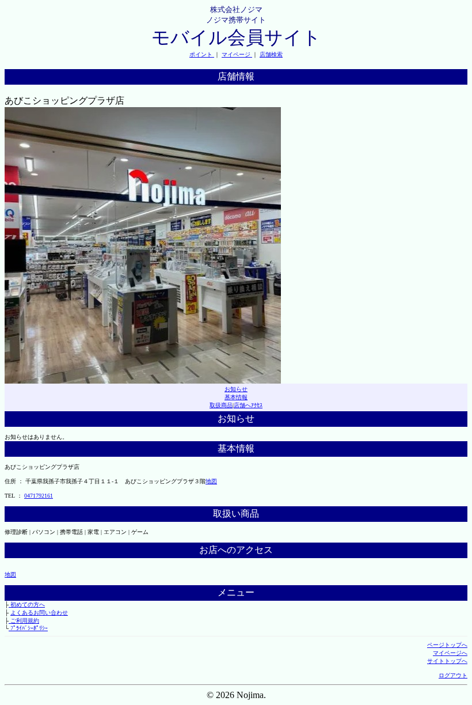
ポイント (201, 54)
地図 (211, 481)
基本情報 (236, 397)
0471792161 (38, 495)
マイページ (237, 54)
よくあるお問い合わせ (39, 612)
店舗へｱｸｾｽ (248, 405)
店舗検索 (271, 54)
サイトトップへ (447, 661)
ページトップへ (447, 645)
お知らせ (236, 389)
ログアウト (453, 675)
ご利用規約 (24, 620)
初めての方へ (27, 604)
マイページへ (450, 653)
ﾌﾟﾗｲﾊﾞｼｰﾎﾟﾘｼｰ (28, 628)
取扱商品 (221, 405)
